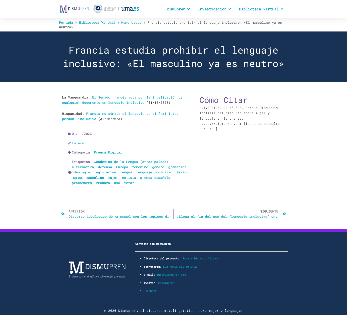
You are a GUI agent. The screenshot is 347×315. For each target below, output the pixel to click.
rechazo (103, 183)
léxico (182, 172)
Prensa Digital (108, 152)
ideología (81, 172)
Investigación (212, 8)
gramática (177, 167)
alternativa (83, 167)
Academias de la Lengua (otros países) (131, 162)
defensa (105, 167)
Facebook (150, 291)
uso (117, 183)
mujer (113, 177)
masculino (95, 177)
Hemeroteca (131, 22)
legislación (105, 172)
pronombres (82, 183)
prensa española (155, 177)
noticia (129, 177)
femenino (140, 167)
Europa (122, 167)
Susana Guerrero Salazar (200, 258)
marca (77, 177)
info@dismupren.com (171, 274)
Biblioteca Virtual (259, 8)
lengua (126, 172)
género (158, 167)
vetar (129, 183)
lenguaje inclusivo (154, 172)
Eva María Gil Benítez (180, 266)
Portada (66, 22)
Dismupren (175, 8)
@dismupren (166, 283)
